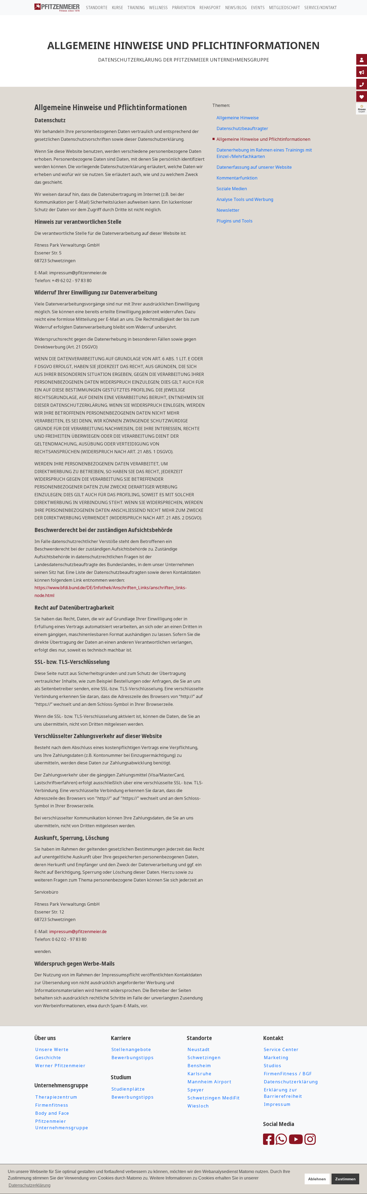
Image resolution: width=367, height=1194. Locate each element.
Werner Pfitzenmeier (60, 1066)
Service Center (281, 1049)
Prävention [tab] (183, 7)
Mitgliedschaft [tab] (284, 7)
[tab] (361, 59)
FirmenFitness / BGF (288, 1074)
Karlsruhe (199, 1074)
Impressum (277, 1104)
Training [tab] (136, 7)
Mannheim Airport (210, 1082)
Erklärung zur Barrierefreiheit (283, 1093)
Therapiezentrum (56, 1097)
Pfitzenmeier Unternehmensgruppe (61, 1124)
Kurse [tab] (117, 7)
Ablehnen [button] (317, 1179)
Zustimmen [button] (345, 1179)
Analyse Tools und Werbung (245, 199)
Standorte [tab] (96, 7)
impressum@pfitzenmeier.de (78, 931)
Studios (273, 1066)
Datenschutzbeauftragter (242, 128)
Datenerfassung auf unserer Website (254, 167)
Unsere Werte (52, 1049)
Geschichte (48, 1057)
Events (258, 7)
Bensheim (199, 1066)
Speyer (196, 1090)
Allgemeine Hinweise (238, 118)
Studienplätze (128, 1089)
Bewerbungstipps (132, 1057)
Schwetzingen (204, 1057)
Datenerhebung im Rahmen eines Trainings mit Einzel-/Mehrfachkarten (264, 153)
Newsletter (228, 210)
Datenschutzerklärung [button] (30, 1185)
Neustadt (199, 1049)
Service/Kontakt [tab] (320, 7)
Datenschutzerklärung (291, 1082)
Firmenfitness (52, 1105)
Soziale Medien (232, 189)
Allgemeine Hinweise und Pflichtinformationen (263, 139)
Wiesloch (198, 1106)
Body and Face (52, 1113)
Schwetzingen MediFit (214, 1098)
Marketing (276, 1057)
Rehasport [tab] (210, 7)
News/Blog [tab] (236, 7)
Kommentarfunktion (237, 178)
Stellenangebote (131, 1049)
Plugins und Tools (235, 221)
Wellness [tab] (158, 7)
